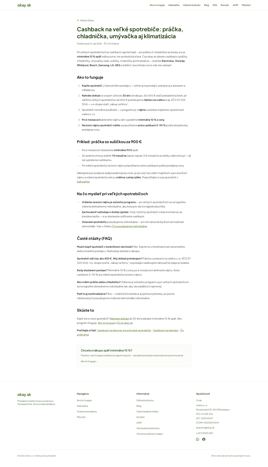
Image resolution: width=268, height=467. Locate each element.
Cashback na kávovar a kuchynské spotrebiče (124, 330)
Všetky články (87, 20)
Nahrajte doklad (119, 318)
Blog (206, 5)
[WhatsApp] (197, 439)
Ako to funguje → (89, 361)
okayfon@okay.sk (205, 427)
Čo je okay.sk (125, 322)
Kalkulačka (173, 5)
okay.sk (24, 5)
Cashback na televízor (166, 330)
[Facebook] (204, 439)
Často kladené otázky (147, 411)
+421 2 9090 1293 (204, 433)
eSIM (235, 5)
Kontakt (225, 5)
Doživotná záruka (191, 5)
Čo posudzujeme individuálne (129, 226)
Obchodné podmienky (148, 428)
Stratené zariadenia (87, 411)
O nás (199, 400)
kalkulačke (83, 181)
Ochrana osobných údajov (149, 433)
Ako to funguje (157, 5)
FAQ (215, 5)
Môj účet (246, 5)
